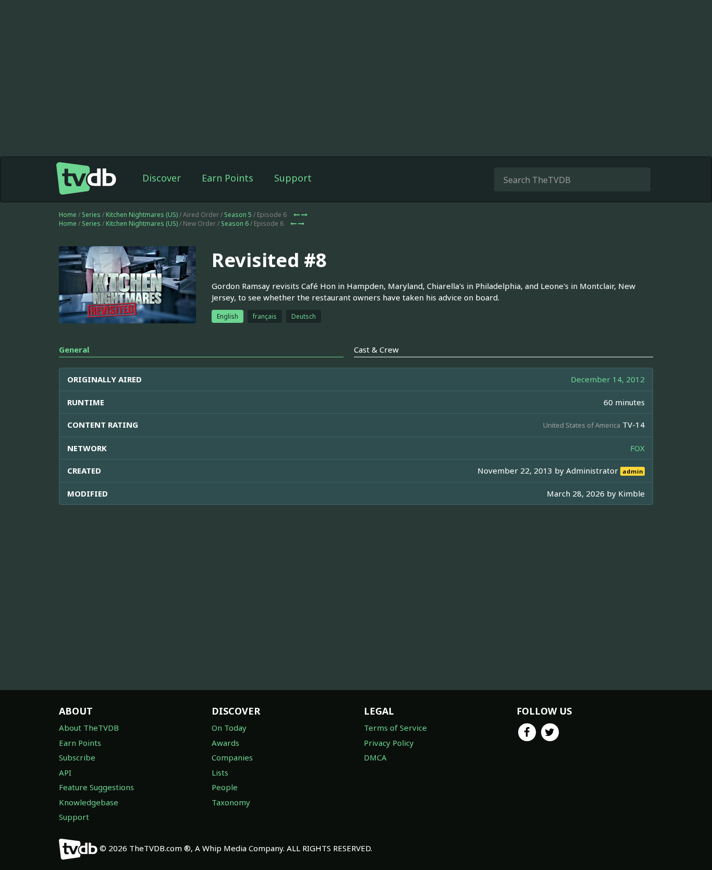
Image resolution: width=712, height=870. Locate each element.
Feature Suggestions (96, 787)
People (225, 787)
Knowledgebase (88, 802)
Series (91, 214)
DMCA (375, 757)
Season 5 (238, 214)
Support (293, 178)
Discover (161, 178)
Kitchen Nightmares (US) (142, 214)
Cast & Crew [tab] (376, 349)
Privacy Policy (389, 743)
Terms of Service (395, 727)
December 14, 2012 (608, 379)
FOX (637, 448)
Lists (220, 772)
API (65, 772)
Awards (225, 743)
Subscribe (77, 757)
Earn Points (227, 178)
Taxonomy (231, 802)
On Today (229, 727)
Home (68, 214)
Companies (232, 757)
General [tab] (74, 349)
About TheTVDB (89, 727)
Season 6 (235, 223)
